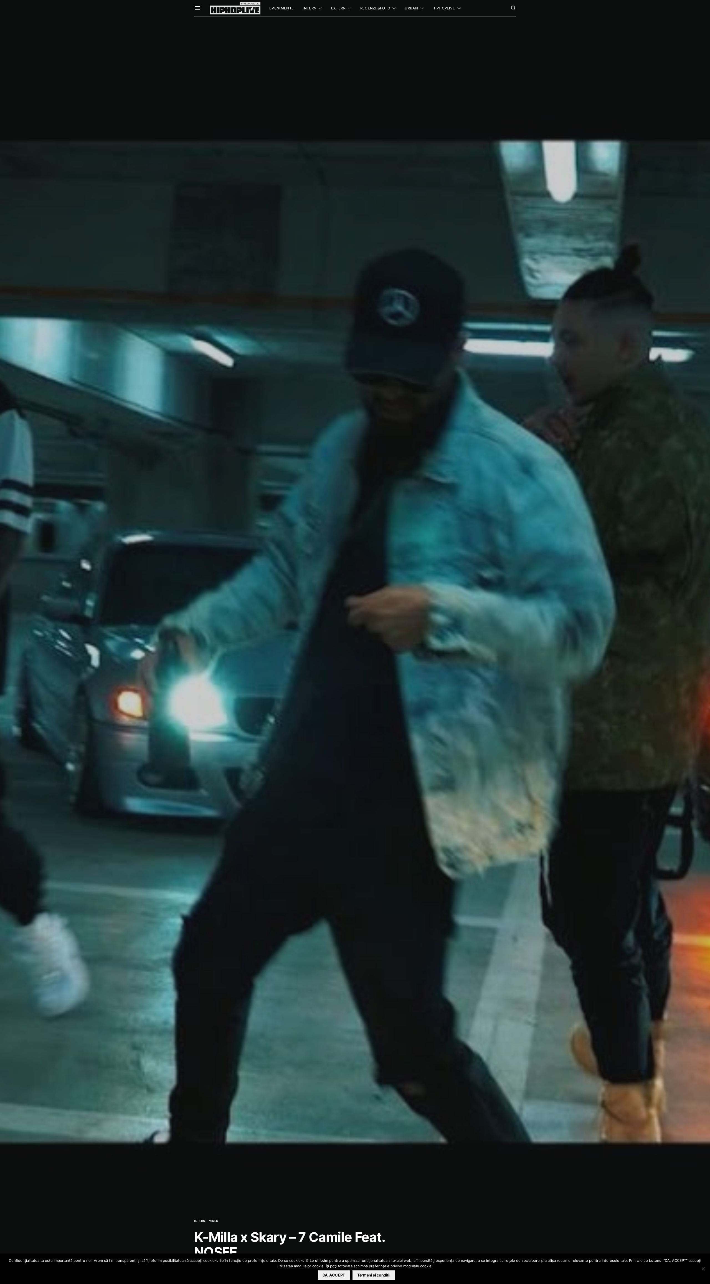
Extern (338, 8)
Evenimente (281, 8)
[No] (703, 1269)
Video (214, 1220)
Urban (411, 8)
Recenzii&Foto (375, 8)
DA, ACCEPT (334, 1275)
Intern (309, 8)
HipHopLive (443, 8)
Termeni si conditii (373, 1275)
